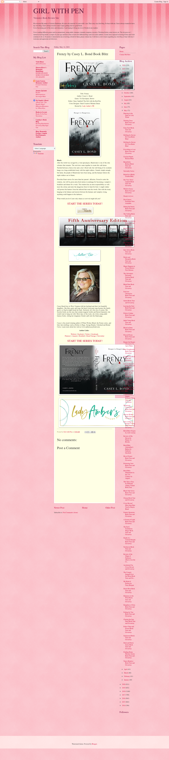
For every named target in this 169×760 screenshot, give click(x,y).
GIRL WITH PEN (58, 10)
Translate (41, 153)
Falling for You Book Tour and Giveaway (129, 614)
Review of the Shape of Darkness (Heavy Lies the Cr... (129, 558)
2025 (124, 69)
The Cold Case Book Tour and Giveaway (129, 245)
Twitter (87, 334)
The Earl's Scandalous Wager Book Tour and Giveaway (128, 530)
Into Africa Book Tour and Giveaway (128, 252)
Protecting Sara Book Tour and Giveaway (129, 465)
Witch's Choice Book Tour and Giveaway (129, 191)
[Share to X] (90, 432)
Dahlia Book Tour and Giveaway (129, 238)
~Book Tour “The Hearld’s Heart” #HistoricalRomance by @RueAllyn (42, 105)
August (126, 100)
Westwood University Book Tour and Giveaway (129, 408)
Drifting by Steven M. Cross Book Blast (129, 137)
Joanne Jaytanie (41, 90)
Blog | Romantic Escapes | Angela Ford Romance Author (41, 134)
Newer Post (59, 507)
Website (73, 334)
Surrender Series (128, 171)
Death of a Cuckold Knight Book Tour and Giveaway (129, 541)
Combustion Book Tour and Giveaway (129, 358)
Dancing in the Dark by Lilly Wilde (128, 115)
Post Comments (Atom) (70, 512)
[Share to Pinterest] (94, 432)
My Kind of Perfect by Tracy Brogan (128, 583)
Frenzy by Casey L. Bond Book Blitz (128, 389)
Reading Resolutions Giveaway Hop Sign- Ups (42, 125)
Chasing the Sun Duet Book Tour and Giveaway (129, 621)
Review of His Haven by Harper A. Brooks (128, 439)
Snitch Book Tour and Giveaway (129, 302)
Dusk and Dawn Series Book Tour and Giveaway (128, 646)
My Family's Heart (42, 100)
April (126, 669)
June (125, 107)
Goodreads (94, 334)
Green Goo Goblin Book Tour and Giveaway (129, 223)
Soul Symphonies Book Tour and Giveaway (129, 351)
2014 (124, 705)
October (127, 93)
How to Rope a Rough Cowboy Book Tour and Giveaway (129, 425)
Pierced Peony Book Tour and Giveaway (129, 337)
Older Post (110, 507)
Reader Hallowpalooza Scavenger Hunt (41, 94)
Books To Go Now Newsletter (41, 115)
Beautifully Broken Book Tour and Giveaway (128, 165)
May (125, 110)
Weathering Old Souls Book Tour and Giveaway (128, 374)
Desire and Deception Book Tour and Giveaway (129, 260)
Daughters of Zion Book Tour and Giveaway (129, 607)
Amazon (74, 336)
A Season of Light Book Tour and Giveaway (129, 521)
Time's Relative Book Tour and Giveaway (129, 663)
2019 (124, 688)
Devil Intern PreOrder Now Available (129, 201)
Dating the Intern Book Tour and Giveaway (129, 208)
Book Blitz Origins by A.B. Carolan (129, 432)
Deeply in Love (128, 196)
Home (85, 507)
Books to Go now (41, 112)
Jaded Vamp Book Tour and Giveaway (129, 322)
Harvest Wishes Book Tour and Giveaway (129, 416)
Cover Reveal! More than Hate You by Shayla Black (129, 506)
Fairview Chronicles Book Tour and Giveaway (129, 294)
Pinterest (68, 336)
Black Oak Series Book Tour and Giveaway (129, 493)
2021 (124, 83)
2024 (124, 72)
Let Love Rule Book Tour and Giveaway (129, 382)
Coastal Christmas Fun (41, 86)
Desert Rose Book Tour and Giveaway (129, 590)
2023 (124, 76)
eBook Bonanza (41, 64)
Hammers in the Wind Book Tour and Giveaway (128, 599)
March (126, 673)
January (126, 680)
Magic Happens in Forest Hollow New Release (129, 268)
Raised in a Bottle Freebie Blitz (129, 175)
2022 (124, 79)
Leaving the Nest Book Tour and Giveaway (129, 308)
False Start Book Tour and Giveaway (128, 130)
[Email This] (86, 432)
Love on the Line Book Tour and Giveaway (129, 366)
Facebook (81, 334)
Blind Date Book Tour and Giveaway (128, 286)
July (125, 103)
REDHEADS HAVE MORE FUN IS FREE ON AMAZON (42, 75)
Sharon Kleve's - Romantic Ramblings (41, 69)
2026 (124, 65)
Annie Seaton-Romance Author (42, 82)
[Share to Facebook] (92, 432)
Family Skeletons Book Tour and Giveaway (129, 514)
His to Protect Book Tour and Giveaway (129, 458)
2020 (124, 684)
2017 (124, 695)
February (127, 676)
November (127, 89)
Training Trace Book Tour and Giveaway (129, 122)
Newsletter (100, 336)
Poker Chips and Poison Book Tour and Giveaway (128, 629)
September (127, 96)
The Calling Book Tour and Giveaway (129, 216)
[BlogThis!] (88, 432)
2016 (124, 698)
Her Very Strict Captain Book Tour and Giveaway (128, 183)
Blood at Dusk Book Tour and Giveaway (129, 330)
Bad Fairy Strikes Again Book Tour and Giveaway (129, 231)
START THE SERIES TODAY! (84, 203)
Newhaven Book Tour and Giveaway (128, 549)
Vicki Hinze (40, 62)
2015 (124, 702)
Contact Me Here (125, 54)
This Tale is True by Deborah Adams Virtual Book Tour (129, 484)
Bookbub (82, 336)
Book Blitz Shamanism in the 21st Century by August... (128, 474)
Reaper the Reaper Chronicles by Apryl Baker (129, 344)
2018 (124, 691)
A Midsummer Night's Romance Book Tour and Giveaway (129, 398)
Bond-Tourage (91, 336)
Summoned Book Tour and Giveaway (129, 638)
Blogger (94, 744)
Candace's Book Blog (41, 121)
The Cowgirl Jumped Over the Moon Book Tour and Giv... (129, 575)
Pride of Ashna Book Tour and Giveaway (129, 315)
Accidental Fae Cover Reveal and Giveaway (128, 567)
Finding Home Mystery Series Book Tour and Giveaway (129, 655)
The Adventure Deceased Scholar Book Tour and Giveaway (128, 277)
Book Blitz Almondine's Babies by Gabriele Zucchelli (128, 449)
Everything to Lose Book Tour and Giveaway (129, 151)
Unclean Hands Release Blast (128, 158)
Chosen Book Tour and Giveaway (129, 499)
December (127, 86)
